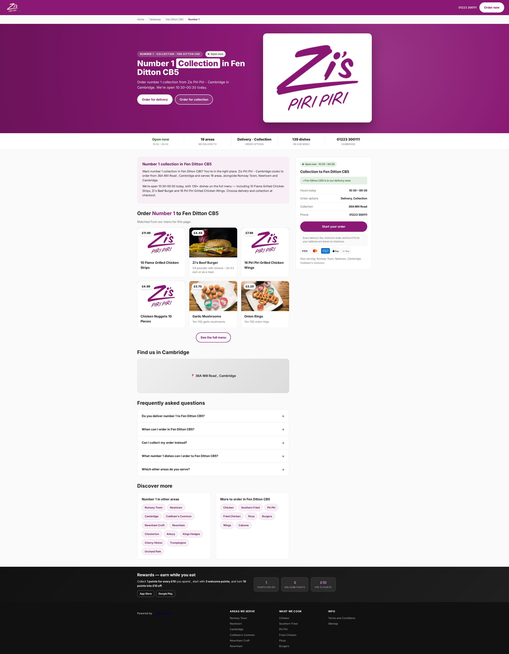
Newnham (178, 525)
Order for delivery (155, 99)
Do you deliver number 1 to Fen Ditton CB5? (173, 416)
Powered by (144, 613)
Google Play (165, 593)
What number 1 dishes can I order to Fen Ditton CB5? (180, 456)
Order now (491, 7)
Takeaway (155, 19)
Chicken (228, 507)
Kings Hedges (191, 534)
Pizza (251, 516)
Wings (227, 525)
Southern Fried (250, 507)
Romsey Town (153, 507)
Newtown (176, 507)
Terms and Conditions (341, 618)
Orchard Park (153, 551)
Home (140, 19)
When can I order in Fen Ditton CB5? (168, 429)
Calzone (244, 525)
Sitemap (333, 623)
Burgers (267, 516)
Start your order (333, 226)
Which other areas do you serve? (166, 469)
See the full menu (213, 337)
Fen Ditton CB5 (174, 19)
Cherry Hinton (153, 542)
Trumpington (178, 542)
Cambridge (151, 516)
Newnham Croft (155, 525)
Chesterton (152, 534)
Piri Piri (271, 507)
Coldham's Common (178, 516)
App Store (146, 593)
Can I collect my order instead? (164, 442)
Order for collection (194, 99)
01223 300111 (467, 7)
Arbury (171, 534)
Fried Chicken (232, 516)
